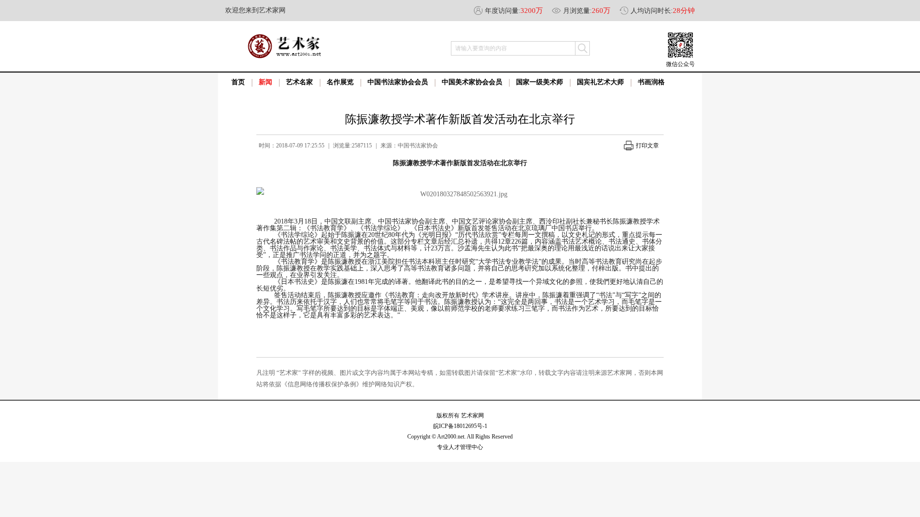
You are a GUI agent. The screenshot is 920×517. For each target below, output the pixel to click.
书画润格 (651, 82)
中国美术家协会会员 (472, 82)
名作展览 (340, 82)
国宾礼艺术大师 (600, 82)
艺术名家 (299, 82)
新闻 (265, 82)
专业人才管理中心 (460, 447)
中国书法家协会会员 (398, 82)
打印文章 (647, 145)
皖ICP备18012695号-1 (460, 426)
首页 (238, 82)
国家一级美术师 (539, 82)
